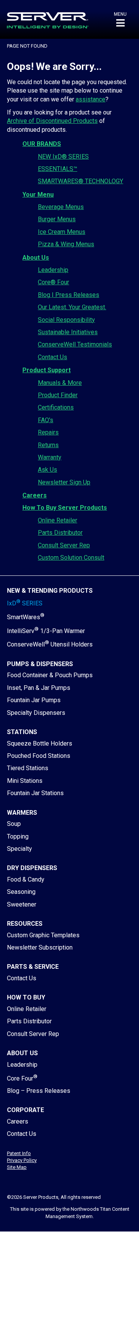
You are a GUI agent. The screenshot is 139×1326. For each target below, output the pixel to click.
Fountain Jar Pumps (34, 700)
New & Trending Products (50, 590)
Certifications (56, 407)
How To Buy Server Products (64, 507)
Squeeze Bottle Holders (39, 743)
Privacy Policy (22, 1160)
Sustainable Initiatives (68, 332)
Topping (18, 836)
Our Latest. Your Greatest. (72, 307)
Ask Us (47, 469)
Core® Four (53, 282)
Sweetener (21, 904)
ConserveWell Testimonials (75, 344)
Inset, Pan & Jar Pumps (38, 687)
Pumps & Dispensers (40, 664)
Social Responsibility (66, 319)
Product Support (46, 370)
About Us (35, 257)
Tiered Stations (27, 768)
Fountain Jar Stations (35, 793)
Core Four (22, 1078)
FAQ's (45, 420)
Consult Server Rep (64, 545)
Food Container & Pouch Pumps (50, 675)
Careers (34, 495)
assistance (90, 99)
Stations (22, 732)
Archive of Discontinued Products (52, 120)
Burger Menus (57, 219)
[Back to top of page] (99, 1308)
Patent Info (19, 1153)
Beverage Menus (61, 207)
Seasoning (21, 891)
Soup (14, 823)
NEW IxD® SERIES (63, 156)
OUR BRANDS (41, 144)
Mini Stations (24, 780)
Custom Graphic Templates (43, 935)
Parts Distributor (60, 532)
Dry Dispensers (32, 868)
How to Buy (26, 997)
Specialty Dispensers (36, 712)
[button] (120, 19)
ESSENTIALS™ (57, 168)
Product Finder (58, 395)
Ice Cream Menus (61, 231)
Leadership (53, 269)
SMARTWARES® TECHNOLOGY (80, 181)
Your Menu (38, 194)
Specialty (19, 848)
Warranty (49, 457)
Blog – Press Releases (38, 1090)
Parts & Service (33, 966)
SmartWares (25, 617)
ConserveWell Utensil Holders (50, 644)
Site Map (17, 1167)
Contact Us (52, 357)
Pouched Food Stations (38, 755)
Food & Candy (25, 879)
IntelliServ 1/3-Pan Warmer (46, 631)
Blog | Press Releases (68, 294)
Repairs (48, 432)
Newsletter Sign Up (64, 482)
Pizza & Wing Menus (66, 244)
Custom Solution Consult (71, 557)
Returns (48, 445)
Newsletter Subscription (40, 947)
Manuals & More (60, 382)
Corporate (25, 1110)
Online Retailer (57, 520)
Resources (24, 923)
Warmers (22, 812)
